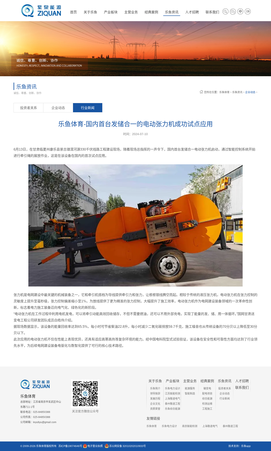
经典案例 (207, 381)
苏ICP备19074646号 (70, 446)
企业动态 (250, 92)
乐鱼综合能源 (172, 408)
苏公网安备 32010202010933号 (127, 446)
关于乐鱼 (155, 381)
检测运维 (207, 403)
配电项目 (207, 393)
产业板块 (172, 381)
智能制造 (190, 393)
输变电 (207, 388)
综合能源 (207, 398)
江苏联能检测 (172, 393)
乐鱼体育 (224, 92)
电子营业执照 (95, 446)
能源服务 (190, 388)
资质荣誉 (155, 408)
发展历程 (155, 398)
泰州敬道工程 (172, 403)
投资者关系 (28, 108)
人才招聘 (242, 381)
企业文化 (155, 403)
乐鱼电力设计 (172, 388)
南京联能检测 (189, 426)
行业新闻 (87, 108)
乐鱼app (246, 446)
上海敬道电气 (172, 398)
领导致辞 (155, 393)
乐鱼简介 (155, 388)
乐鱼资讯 (237, 92)
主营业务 (190, 381)
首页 (73, 12)
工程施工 (207, 408)
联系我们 (242, 387)
